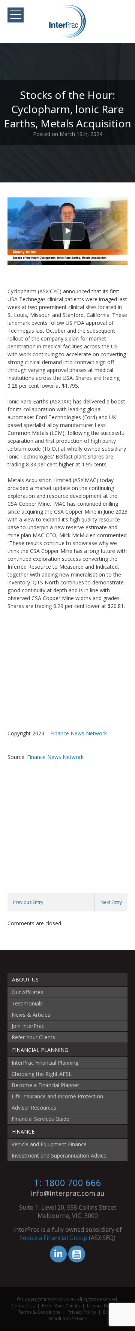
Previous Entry (28, 902)
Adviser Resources (34, 1107)
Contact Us (23, 1306)
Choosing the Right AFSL (42, 1073)
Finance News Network (78, 733)
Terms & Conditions (39, 1312)
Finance (23, 1131)
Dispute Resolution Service (84, 1315)
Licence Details (102, 1306)
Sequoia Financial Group (53, 1238)
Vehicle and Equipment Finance (49, 1144)
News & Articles (31, 1014)
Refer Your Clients (33, 1037)
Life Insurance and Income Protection (57, 1096)
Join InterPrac (28, 1025)
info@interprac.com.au (68, 1193)
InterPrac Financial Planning (45, 1062)
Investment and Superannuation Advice (59, 1155)
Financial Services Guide (40, 1118)
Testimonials (27, 1003)
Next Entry (111, 902)
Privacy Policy (82, 1312)
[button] (16, 14)
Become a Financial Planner (45, 1085)
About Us (25, 979)
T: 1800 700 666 (67, 1182)
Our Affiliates (27, 992)
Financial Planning (40, 1049)
